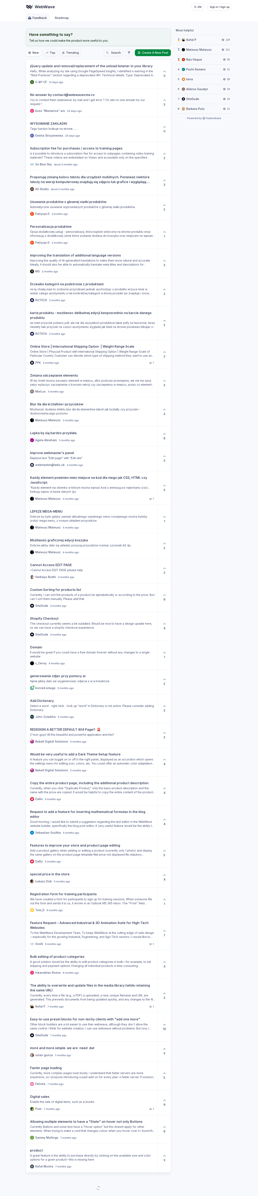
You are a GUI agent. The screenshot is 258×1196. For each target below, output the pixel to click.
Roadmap (62, 18)
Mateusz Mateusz (199, 49)
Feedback (39, 18)
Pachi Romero (196, 69)
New (35, 52)
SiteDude (192, 99)
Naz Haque (194, 59)
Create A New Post (155, 52)
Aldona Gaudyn (197, 89)
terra (189, 79)
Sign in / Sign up (220, 6)
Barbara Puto (195, 108)
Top (52, 52)
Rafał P (191, 39)
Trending (72, 52)
